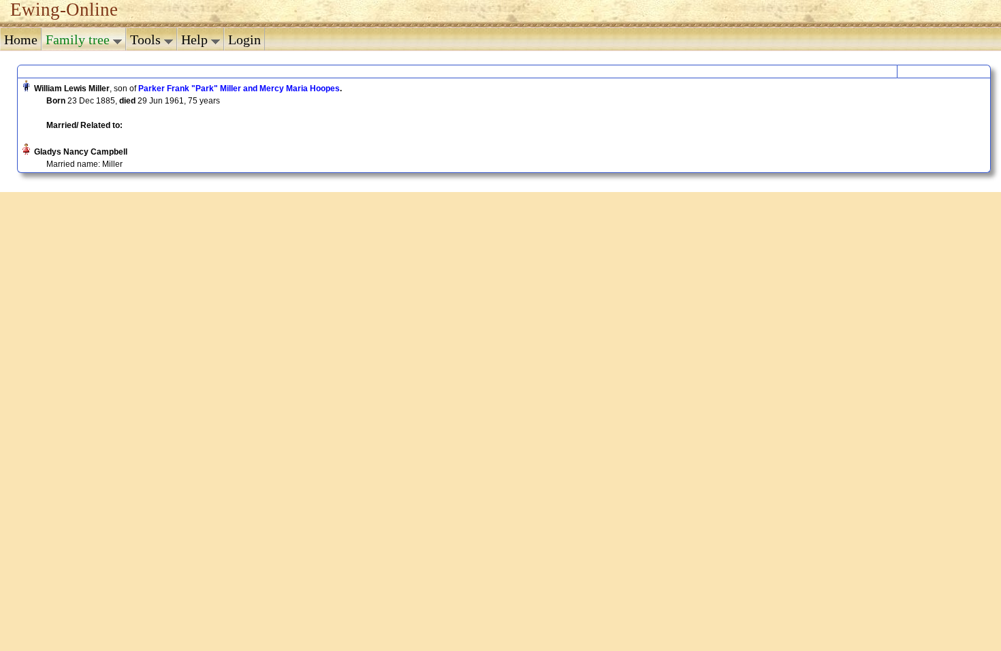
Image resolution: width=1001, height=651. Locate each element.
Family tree (79, 39)
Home (20, 39)
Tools (147, 39)
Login (244, 39)
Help (196, 39)
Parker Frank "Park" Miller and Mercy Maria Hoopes (239, 88)
